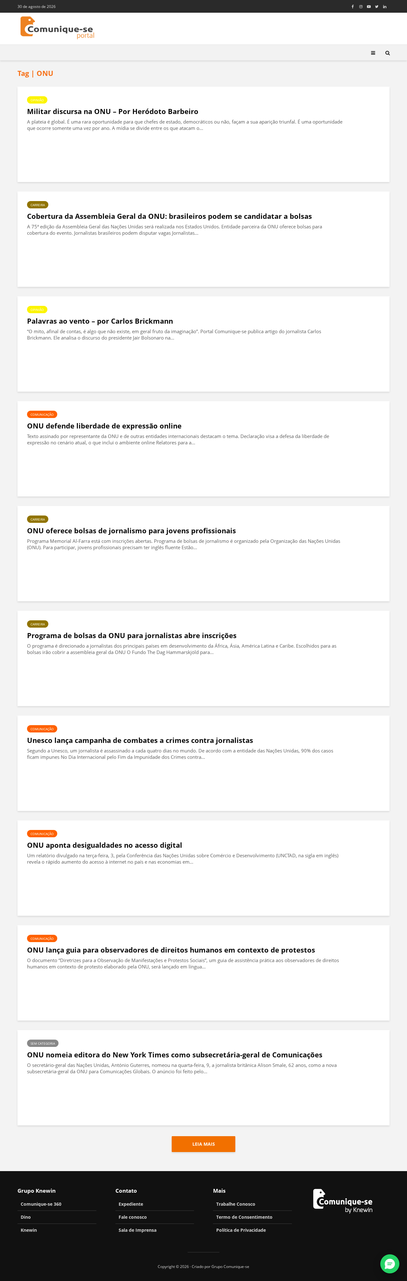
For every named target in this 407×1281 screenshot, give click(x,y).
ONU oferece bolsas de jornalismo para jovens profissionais (131, 530)
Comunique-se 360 (41, 1204)
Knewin (29, 1230)
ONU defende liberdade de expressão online (104, 425)
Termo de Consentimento (244, 1217)
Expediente (131, 1204)
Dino (26, 1217)
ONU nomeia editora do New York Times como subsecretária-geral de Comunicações (174, 1054)
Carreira (38, 205)
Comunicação (42, 414)
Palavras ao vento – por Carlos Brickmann (100, 321)
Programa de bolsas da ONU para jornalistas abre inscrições (132, 635)
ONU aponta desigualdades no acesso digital (104, 845)
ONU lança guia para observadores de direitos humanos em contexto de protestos (171, 949)
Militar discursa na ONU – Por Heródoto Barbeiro (112, 111)
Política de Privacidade (241, 1230)
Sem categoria (43, 1043)
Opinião (37, 100)
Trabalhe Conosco (235, 1204)
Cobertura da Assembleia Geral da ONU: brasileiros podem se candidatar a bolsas (169, 216)
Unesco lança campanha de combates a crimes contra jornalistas (140, 740)
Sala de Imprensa (137, 1230)
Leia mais (203, 1144)
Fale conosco (133, 1217)
